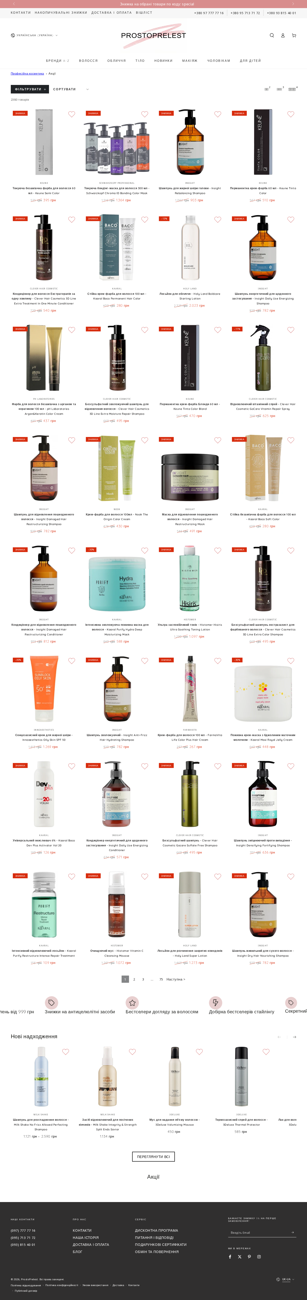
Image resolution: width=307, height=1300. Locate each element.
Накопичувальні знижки (61, 12)
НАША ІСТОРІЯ (86, 1237)
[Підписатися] (293, 1232)
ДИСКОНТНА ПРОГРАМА (156, 1230)
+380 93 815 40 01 (281, 13)
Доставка (118, 1285)
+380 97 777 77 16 (209, 13)
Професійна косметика (27, 73)
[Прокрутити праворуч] (292, 4)
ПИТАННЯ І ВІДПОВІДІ (154, 1237)
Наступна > (176, 979)
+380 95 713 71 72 (245, 13)
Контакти (21, 12)
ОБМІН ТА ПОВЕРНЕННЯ (157, 1251)
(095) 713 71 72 (23, 1237)
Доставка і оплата (111, 12)
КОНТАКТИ (82, 1230)
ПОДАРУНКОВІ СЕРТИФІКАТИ (161, 1244)
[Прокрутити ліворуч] (14, 4)
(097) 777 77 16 (23, 1230)
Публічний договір (26, 1290)
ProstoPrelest (29, 1279)
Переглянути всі (153, 1156)
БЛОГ (77, 1251)
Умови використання (95, 1285)
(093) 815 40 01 (23, 1244)
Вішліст (144, 12)
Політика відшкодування (26, 1285)
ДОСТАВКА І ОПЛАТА (91, 1244)
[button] (271, 35)
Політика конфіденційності (61, 1285)
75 (161, 979)
